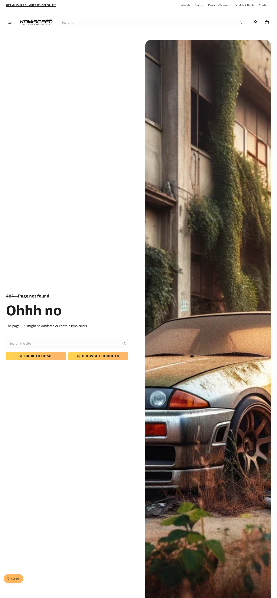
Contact (264, 5)
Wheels (185, 5)
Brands (199, 5)
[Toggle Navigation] (10, 22)
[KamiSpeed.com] (36, 22)
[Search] (124, 343)
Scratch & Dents (244, 5)
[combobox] (151, 22)
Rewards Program (219, 5)
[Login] (255, 22)
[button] (267, 22)
